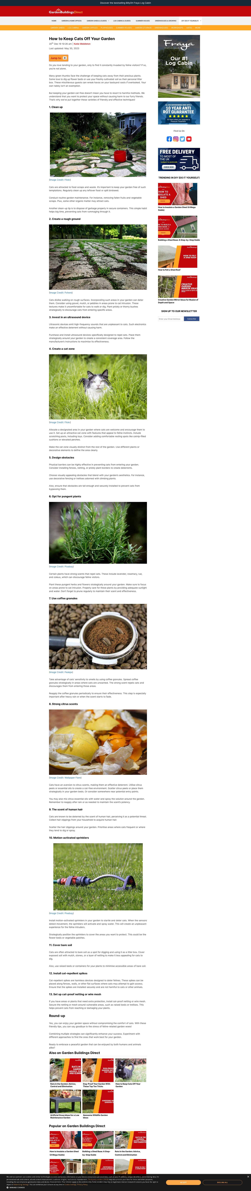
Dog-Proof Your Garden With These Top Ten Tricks (96, 1085)
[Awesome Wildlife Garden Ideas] (98, 1101)
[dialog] (125, 1182)
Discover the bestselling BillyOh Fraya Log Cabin (125, 3)
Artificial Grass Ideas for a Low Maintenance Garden (64, 1116)
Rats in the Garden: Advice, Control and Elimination (63, 1085)
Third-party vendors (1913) (98, 1179)
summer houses (124, 28)
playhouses (107, 28)
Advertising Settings (21, 1184)
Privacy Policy (82, 1184)
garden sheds (58, 28)
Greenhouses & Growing (165, 21)
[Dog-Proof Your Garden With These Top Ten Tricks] (98, 1070)
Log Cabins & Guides (122, 21)
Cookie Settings (70, 1184)
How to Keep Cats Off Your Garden (128, 1085)
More (197, 28)
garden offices (90, 28)
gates (189, 28)
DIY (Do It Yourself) (190, 21)
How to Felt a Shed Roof (169, 270)
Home (54, 21)
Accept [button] (183, 1182)
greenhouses (161, 28)
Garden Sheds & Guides (97, 21)
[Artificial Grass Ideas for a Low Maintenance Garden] (65, 1101)
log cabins (73, 28)
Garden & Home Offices (72, 21)
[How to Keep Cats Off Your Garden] (130, 1070)
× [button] (248, 1177)
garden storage (143, 28)
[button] (83, 1187)
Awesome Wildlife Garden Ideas (95, 1116)
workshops (177, 28)
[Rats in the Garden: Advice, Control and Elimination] (65, 1070)
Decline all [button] (222, 1182)
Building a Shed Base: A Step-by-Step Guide (179, 240)
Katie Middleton (82, 44)
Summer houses (143, 21)
